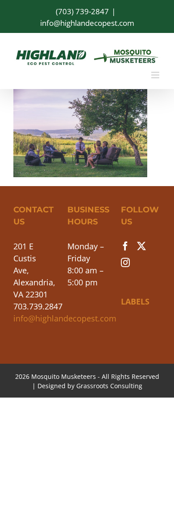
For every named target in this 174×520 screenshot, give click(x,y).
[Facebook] (125, 246)
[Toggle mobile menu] (156, 75)
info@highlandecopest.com (87, 23)
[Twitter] (141, 246)
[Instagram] (125, 262)
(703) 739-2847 (82, 11)
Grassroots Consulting (109, 386)
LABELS (135, 301)
